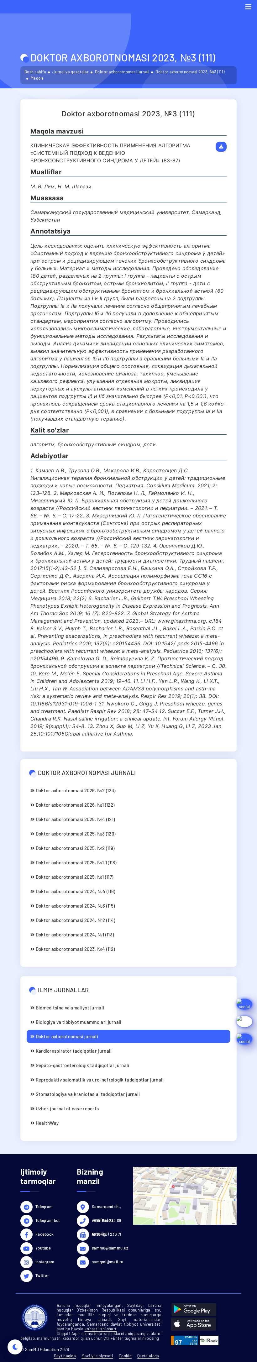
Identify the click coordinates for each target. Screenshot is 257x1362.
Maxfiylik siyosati (97, 1355)
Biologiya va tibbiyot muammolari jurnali (77, 1022)
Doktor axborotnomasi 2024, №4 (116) (74, 891)
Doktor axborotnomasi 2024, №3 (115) (74, 906)
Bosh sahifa (35, 71)
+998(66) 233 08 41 (107, 1221)
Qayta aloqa (148, 1355)
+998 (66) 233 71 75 (107, 1235)
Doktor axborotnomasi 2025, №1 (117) (73, 877)
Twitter (42, 1275)
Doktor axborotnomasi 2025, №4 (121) (74, 819)
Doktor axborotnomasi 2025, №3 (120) (74, 833)
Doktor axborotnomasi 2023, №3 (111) (189, 71)
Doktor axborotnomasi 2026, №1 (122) (74, 805)
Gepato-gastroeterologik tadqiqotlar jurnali (81, 1065)
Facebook (44, 1234)
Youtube (43, 1247)
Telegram (44, 1206)
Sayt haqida (65, 1355)
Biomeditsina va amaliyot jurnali (69, 1007)
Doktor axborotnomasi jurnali (122, 71)
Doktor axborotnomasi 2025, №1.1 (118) (75, 862)
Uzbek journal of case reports (66, 1108)
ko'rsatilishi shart (101, 1328)
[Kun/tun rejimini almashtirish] (15, 1346)
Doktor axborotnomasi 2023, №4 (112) (74, 949)
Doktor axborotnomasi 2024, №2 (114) (74, 920)
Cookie (125, 1355)
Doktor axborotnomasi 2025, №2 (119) (74, 848)
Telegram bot (47, 1220)
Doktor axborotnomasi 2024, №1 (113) (74, 934)
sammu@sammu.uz (108, 1247)
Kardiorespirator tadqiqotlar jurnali (73, 1051)
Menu (248, 6)
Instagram (45, 1261)
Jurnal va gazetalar (70, 71)
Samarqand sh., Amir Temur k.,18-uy (106, 1207)
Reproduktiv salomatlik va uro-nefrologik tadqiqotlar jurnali (99, 1079)
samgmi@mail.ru (107, 1261)
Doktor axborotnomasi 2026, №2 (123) (74, 790)
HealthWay (46, 1123)
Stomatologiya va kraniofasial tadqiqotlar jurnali (87, 1094)
